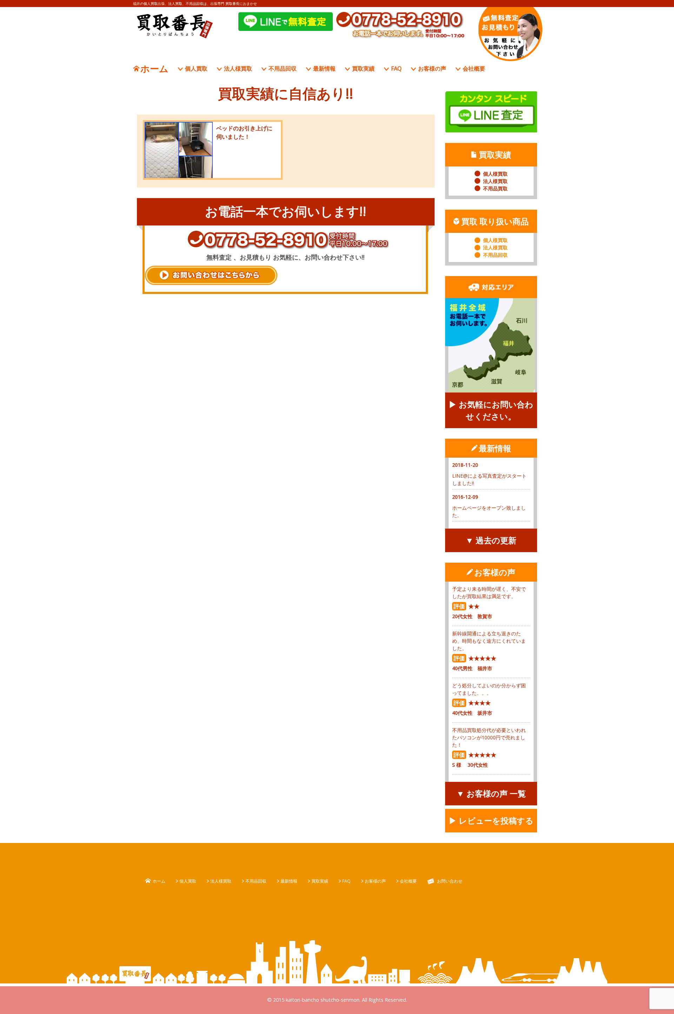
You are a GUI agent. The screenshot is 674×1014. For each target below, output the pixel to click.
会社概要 (474, 68)
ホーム (154, 68)
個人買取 (196, 68)
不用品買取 (495, 188)
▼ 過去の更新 (490, 540)
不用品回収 (283, 68)
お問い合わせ (449, 881)
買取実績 (363, 68)
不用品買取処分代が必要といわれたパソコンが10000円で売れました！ (489, 737)
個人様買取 (495, 173)
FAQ (396, 68)
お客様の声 (432, 68)
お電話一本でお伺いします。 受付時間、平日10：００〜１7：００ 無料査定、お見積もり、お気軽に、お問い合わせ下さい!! (510, 34)
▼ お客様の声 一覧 (491, 793)
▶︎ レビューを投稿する (491, 820)
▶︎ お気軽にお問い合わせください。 (491, 410)
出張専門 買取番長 (175, 26)
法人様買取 (238, 68)
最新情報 (324, 68)
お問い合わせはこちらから (211, 275)
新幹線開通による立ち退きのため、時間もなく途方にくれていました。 (489, 641)
